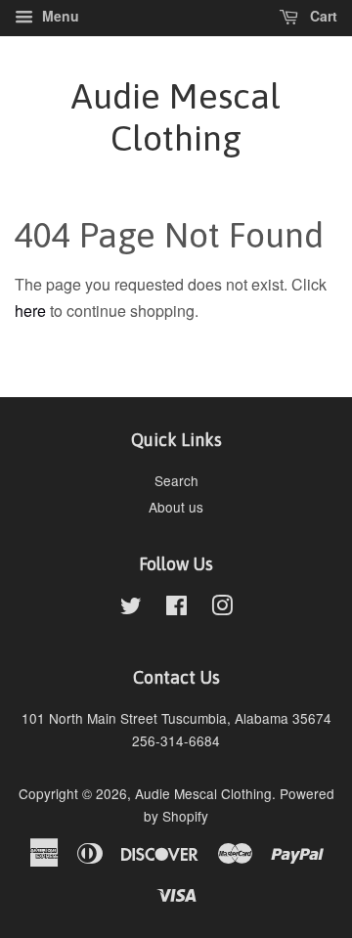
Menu (58, 15)
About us (176, 506)
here (30, 310)
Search (176, 480)
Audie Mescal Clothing (176, 116)
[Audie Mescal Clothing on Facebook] (176, 608)
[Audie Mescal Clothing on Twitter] (131, 608)
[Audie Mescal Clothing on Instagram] (222, 608)
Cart (321, 15)
